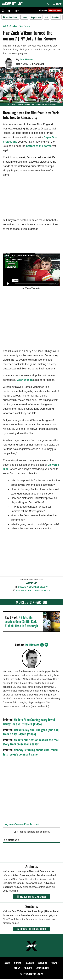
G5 (46, 17)
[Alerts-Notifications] (10, 10)
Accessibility (42, 968)
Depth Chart (36, 17)
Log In (44, 10)
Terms (17, 968)
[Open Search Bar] (48, 3)
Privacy (55, 962)
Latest (24, 17)
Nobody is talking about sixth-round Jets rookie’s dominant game (30, 751)
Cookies (28, 968)
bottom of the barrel (38, 145)
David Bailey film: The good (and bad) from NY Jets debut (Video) (31, 731)
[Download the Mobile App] (3, 10)
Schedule (55, 17)
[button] (5, 10)
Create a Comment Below (32, 587)
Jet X (5, 26)
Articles (13, 26)
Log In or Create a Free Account (21, 824)
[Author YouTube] (46, 645)
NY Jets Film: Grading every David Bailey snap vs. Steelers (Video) (29, 721)
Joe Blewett (26, 59)
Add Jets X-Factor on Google (33, 590)
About (8, 962)
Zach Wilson (25, 379)
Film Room (24, 26)
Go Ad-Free (56, 10)
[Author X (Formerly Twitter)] (42, 645)
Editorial (42, 962)
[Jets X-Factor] (13, 3)
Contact (18, 962)
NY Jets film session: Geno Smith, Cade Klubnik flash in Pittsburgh (21, 621)
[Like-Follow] (16, 10)
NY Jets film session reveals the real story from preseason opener (31, 741)
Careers (30, 962)
